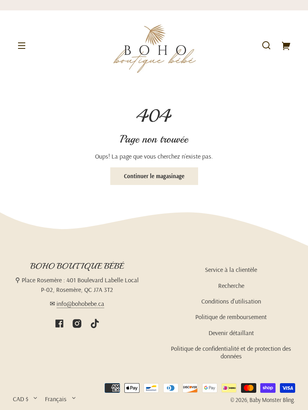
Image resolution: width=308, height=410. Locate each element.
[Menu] (21, 45)
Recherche (231, 285)
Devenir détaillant (231, 333)
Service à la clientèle (231, 269)
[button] (266, 45)
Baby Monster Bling (271, 400)
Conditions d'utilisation (231, 301)
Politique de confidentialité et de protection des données (231, 352)
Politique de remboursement (231, 317)
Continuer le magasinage (154, 176)
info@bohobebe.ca (80, 303)
